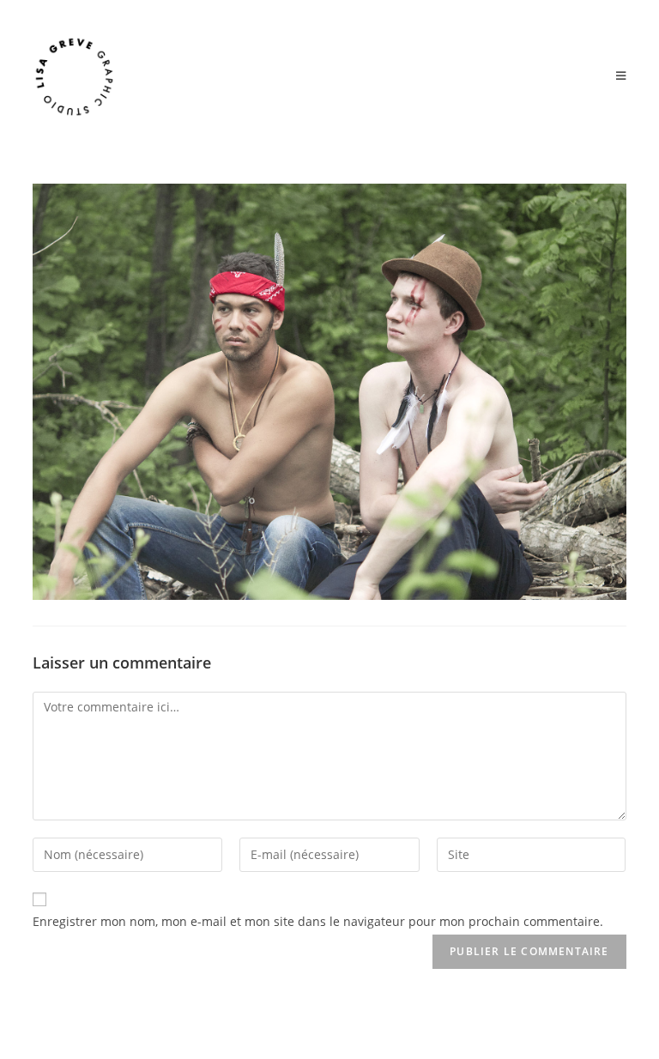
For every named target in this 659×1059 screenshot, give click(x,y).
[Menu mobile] (621, 76)
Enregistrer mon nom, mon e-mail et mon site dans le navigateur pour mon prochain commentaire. (318, 921)
